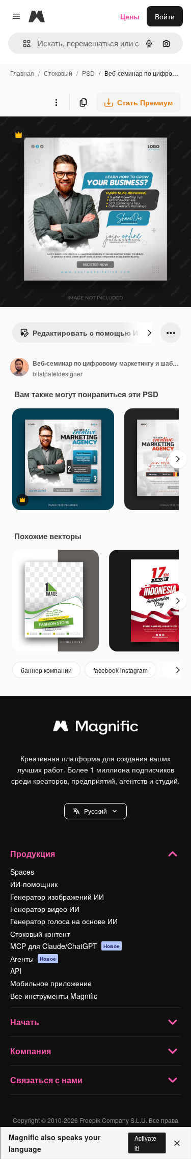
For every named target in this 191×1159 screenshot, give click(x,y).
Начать (24, 1022)
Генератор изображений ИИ (57, 896)
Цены (130, 16)
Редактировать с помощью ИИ (81, 335)
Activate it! (145, 1143)
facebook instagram (120, 670)
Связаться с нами (46, 1080)
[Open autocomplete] (23, 43)
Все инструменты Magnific (53, 996)
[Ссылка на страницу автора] (19, 368)
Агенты (33, 959)
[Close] (177, 1143)
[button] (95, 811)
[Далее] (149, 332)
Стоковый (58, 73)
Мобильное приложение (51, 983)
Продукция (32, 853)
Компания (30, 1051)
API (15, 971)
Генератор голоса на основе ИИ (64, 921)
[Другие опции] (56, 102)
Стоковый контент (40, 934)
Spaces (22, 872)
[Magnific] (96, 728)
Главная (22, 73)
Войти (165, 16)
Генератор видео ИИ (44, 909)
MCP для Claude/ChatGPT (65, 946)
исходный (68, 136)
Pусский (95, 811)
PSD (88, 73)
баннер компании (46, 670)
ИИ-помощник (34, 884)
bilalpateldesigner (58, 373)
